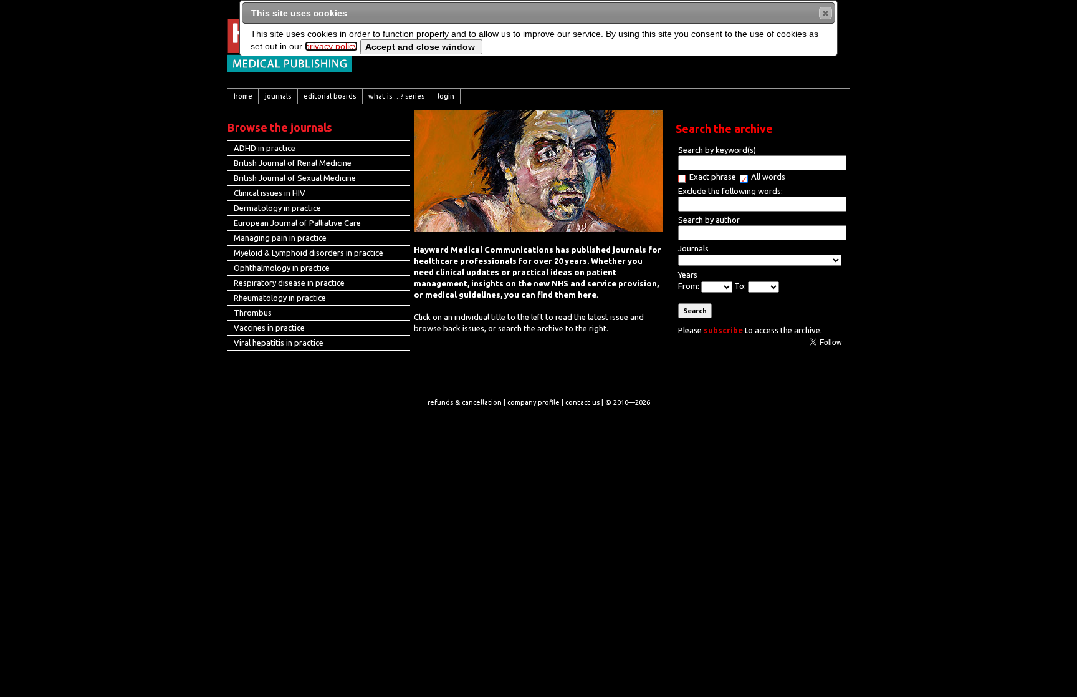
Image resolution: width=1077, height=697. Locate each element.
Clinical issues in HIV (269, 192)
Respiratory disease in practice (289, 282)
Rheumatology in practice (280, 297)
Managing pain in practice (280, 237)
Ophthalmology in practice (282, 267)
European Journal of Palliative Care (297, 222)
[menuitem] (243, 96)
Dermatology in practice (277, 207)
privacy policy (331, 46)
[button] (825, 13)
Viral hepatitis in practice (278, 342)
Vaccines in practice (269, 327)
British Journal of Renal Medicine (293, 162)
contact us (582, 402)
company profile (533, 402)
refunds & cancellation (465, 402)
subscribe (723, 330)
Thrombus (253, 312)
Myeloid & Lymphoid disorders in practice (308, 252)
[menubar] (538, 96)
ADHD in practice (264, 148)
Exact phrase (712, 176)
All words (768, 176)
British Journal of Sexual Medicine (295, 177)
